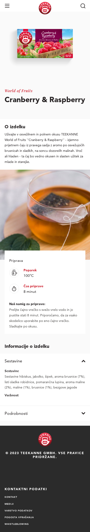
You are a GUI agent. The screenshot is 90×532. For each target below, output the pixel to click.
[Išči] (83, 6)
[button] (7, 6)
